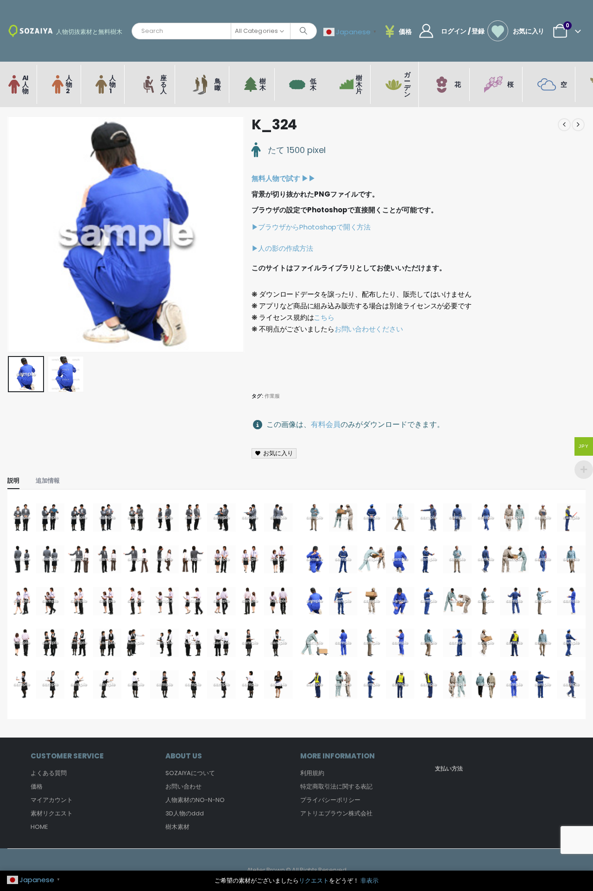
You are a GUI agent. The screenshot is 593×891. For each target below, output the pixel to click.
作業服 (272, 396)
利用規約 (312, 773)
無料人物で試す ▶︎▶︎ (283, 178)
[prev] (564, 124)
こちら (324, 317)
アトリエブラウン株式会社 (336, 813)
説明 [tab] (13, 480)
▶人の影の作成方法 (282, 248)
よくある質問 (49, 773)
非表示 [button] (369, 880)
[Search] (303, 31)
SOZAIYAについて (190, 773)
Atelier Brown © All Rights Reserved (297, 870)
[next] (578, 124)
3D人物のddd (184, 813)
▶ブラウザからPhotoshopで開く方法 (311, 227)
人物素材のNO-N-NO (195, 800)
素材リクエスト (52, 813)
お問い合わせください (368, 329)
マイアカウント (52, 800)
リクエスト (314, 880)
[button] (10, 235)
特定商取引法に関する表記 (336, 786)
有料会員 (326, 424)
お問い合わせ (183, 786)
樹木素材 (177, 826)
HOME (39, 826)
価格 (37, 786)
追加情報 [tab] (48, 480)
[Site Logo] (30, 31)
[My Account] (426, 31)
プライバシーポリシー (330, 800)
